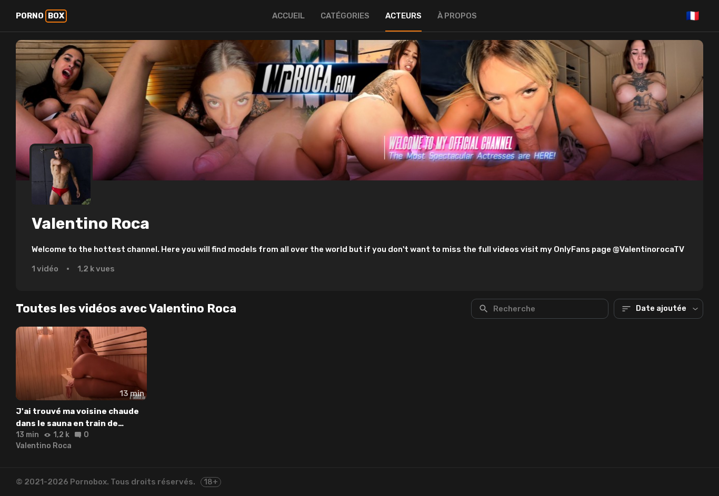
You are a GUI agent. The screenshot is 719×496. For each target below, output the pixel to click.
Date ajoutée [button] (661, 308)
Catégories (345, 16)
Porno (40, 16)
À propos (457, 16)
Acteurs (403, 16)
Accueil (288, 16)
